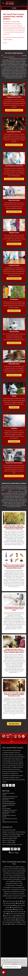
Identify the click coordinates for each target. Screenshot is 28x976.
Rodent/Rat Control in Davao (8, 805)
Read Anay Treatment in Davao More (14, 144)
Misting (14, 396)
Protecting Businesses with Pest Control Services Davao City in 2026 (14, 608)
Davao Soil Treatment (8, 801)
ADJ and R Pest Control (15, 869)
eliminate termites (19, 57)
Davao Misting (6, 808)
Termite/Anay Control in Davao (9, 816)
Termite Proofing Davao (9, 803)
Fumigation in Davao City (9, 810)
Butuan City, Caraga (10, 916)
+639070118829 (10, 842)
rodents (22, 490)
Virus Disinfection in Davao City (14, 166)
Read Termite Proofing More (14, 342)
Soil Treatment (14, 299)
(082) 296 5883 (13, 838)
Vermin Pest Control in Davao (8, 794)
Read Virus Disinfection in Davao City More (14, 178)
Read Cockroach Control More (14, 278)
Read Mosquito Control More (14, 243)
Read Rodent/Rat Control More (14, 375)
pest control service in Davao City (13, 55)
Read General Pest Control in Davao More (14, 476)
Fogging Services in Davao (14, 97)
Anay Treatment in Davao (14, 131)
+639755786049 (10, 840)
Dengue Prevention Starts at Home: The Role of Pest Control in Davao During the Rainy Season (14, 650)
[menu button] (14, 8)
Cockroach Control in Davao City (8, 799)
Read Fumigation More (14, 441)
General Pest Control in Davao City (8, 812)
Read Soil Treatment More (14, 310)
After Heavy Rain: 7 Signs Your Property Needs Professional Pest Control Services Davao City (14, 527)
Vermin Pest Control (14, 200)
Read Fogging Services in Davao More (14, 110)
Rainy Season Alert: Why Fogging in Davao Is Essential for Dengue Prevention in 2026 (14, 694)
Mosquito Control (14, 232)
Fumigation (14, 428)
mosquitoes (4, 492)
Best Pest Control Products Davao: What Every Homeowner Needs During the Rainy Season (14, 566)
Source (5, 43)
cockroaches (5, 58)
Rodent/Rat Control (14, 364)
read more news (14, 724)
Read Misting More (14, 407)
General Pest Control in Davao (14, 463)
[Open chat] (3, 972)
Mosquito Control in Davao (9, 796)
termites (6, 490)
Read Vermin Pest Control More (14, 211)
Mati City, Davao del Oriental (16, 913)
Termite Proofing (14, 331)
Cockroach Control (14, 265)
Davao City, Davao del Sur (11, 901)
